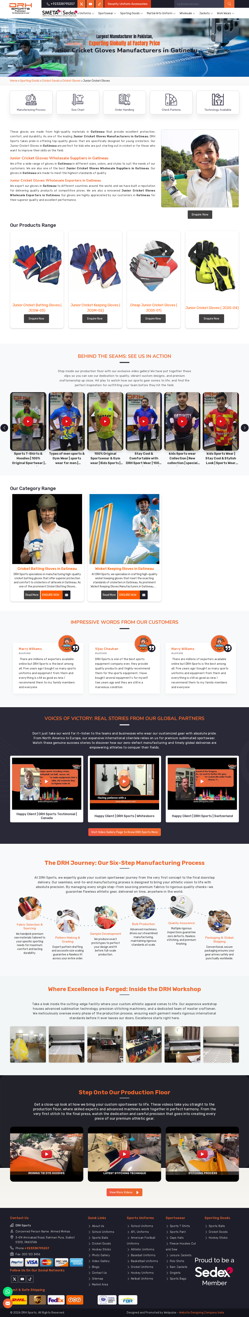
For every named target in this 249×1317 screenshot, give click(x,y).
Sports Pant (177, 1232)
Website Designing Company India (201, 1312)
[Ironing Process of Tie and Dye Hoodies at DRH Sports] (46, 1153)
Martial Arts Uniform (159, 13)
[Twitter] (81, 4)
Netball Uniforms (141, 1278)
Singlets (175, 1273)
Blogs (95, 1267)
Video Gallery (100, 1261)
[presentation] (4, 428)
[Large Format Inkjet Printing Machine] (182, 1044)
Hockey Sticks (101, 1249)
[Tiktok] (99, 4)
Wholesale (186, 13)
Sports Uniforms (80, 13)
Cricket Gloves (71, 80)
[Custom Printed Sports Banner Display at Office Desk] (144, 1044)
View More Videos (121, 1192)
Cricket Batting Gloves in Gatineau (47, 569)
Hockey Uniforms (142, 1273)
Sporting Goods (130, 13)
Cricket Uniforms (141, 1267)
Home (14, 80)
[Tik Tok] (30, 1279)
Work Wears (224, 13)
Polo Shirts (176, 1261)
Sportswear (105, 13)
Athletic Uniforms (142, 1249)
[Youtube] (22, 1279)
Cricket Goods (51, 80)
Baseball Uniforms (142, 1255)
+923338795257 (37, 1248)
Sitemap (97, 1278)
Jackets (204, 13)
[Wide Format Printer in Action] (67, 1044)
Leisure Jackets (180, 1255)
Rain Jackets (178, 1267)
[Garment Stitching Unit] (28, 1044)
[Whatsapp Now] (8, 1292)
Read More (32, 595)
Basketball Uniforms (144, 1261)
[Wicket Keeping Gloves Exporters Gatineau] (124, 529)
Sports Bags (177, 1278)
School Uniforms (102, 1232)
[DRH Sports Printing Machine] (221, 1044)
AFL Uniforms (139, 1232)
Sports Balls (99, 1237)
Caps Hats (176, 1237)
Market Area (99, 1284)
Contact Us (99, 1273)
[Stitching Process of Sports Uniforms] (202, 1153)
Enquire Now (200, 214)
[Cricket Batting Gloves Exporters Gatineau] (47, 529)
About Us (97, 1226)
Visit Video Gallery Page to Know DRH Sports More (124, 832)
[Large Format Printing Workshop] (105, 1044)
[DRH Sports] (20, 8)
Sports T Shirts (179, 1226)
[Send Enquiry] (8, 1303)
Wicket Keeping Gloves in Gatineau (124, 569)
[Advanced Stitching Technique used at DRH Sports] (124, 1153)
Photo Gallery (100, 1255)
